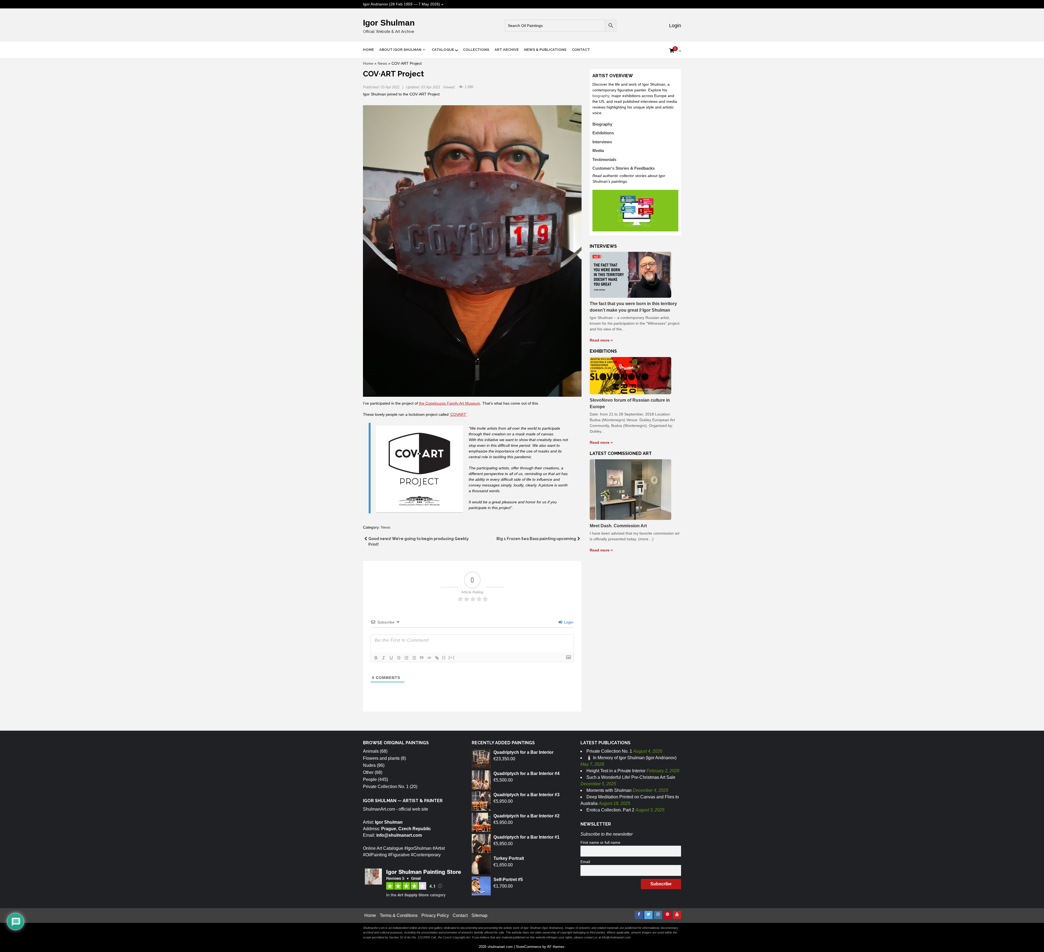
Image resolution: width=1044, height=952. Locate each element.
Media (598, 150)
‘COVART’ (458, 414)
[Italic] (383, 658)
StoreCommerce (528, 947)
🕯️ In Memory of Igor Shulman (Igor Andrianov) (631, 757)
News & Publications (545, 50)
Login (674, 25)
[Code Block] (429, 658)
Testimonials (604, 159)
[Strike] (399, 658)
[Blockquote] (421, 658)
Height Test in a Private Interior (615, 770)
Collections (476, 50)
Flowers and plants (381, 758)
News (382, 63)
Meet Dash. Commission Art (618, 525)
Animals (371, 751)
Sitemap (479, 915)
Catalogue (443, 50)
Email (585, 862)
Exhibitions (603, 133)
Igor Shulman (389, 22)
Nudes (369, 765)
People (370, 779)
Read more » (601, 340)
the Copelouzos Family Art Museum (449, 403)
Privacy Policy (435, 915)
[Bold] (376, 658)
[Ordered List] (406, 658)
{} (444, 657)
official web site (413, 809)
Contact (581, 50)
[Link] (437, 658)
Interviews (602, 141)
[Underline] (391, 658)
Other (368, 772)
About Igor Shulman (400, 50)
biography (600, 96)
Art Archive (507, 50)
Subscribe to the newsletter (606, 834)
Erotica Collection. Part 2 (610, 810)
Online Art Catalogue (383, 848)
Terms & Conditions (399, 915)
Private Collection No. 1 (386, 786)
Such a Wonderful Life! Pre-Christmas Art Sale (630, 777)
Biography (602, 124)
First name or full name (600, 842)
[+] (452, 657)
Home (368, 50)
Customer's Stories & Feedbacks (623, 168)
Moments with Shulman (609, 790)
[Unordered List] (414, 658)
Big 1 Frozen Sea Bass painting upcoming (536, 539)
